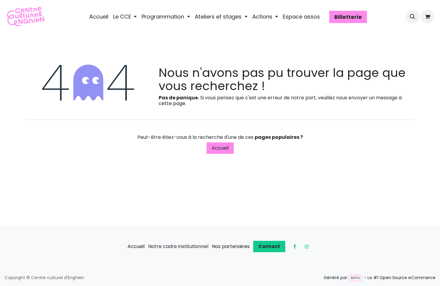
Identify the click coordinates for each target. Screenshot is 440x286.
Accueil (220, 147)
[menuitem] (99, 16)
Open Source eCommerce (408, 278)
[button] (412, 17)
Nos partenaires (231, 246)
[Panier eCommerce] (427, 17)
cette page (172, 103)
